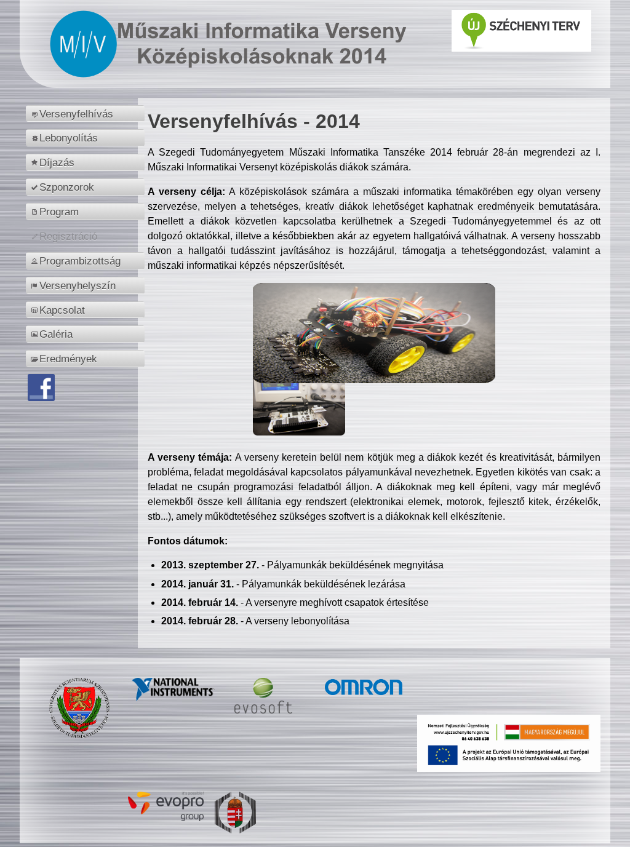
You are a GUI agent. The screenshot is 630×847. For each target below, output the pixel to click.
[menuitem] (87, 113)
